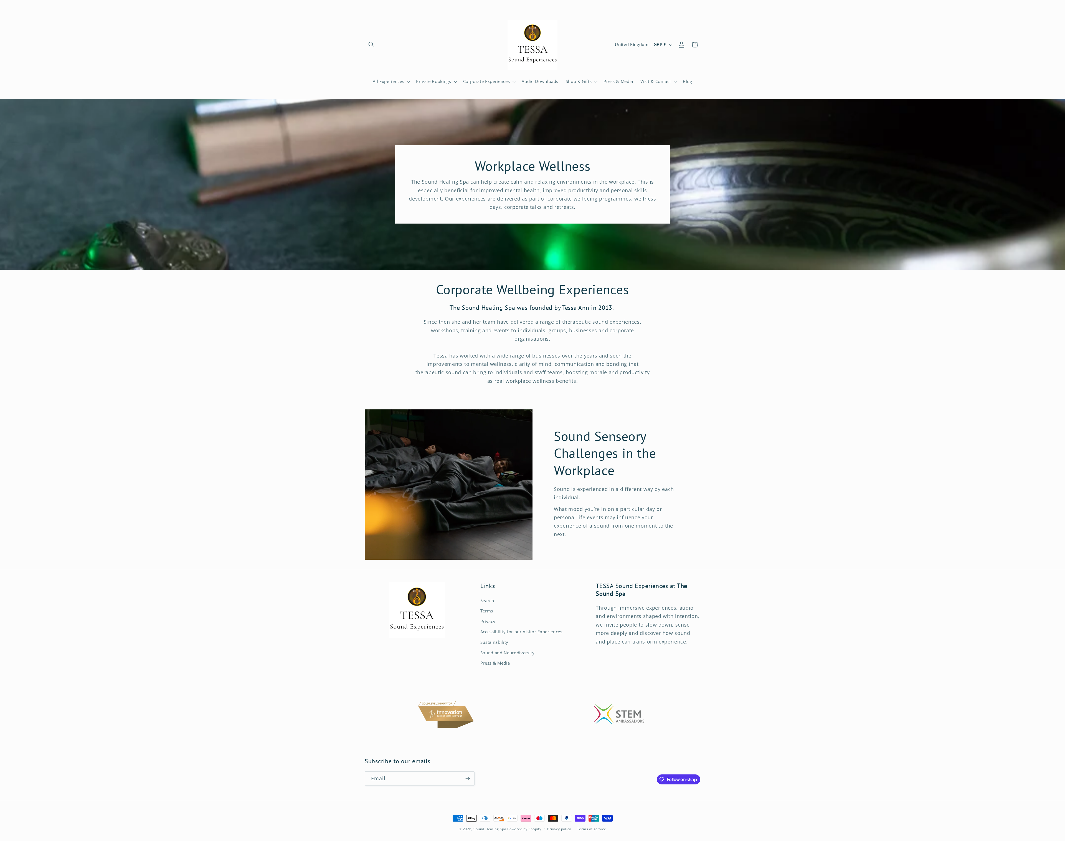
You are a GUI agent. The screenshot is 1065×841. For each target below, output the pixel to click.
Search (487, 601)
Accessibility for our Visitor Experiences (521, 632)
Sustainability (494, 642)
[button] (371, 44)
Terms (486, 611)
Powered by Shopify (524, 829)
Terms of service (591, 829)
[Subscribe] (467, 778)
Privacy (488, 621)
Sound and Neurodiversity (507, 653)
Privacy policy (559, 829)
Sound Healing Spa (489, 829)
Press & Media (495, 663)
